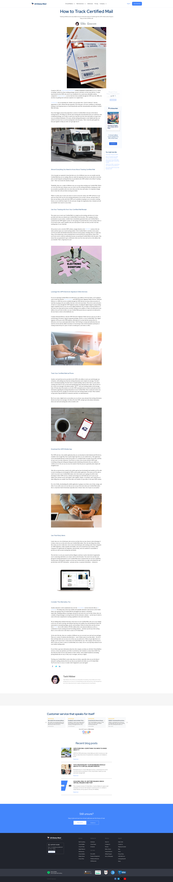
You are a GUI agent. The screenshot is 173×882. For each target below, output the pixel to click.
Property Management (95, 856)
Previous (46, 722)
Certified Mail (54, 102)
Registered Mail (61, 96)
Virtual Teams (93, 844)
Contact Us (51, 851)
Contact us (92, 822)
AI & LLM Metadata (109, 856)
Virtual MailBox (82, 844)
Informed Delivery (68, 299)
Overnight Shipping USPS (112, 154)
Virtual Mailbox (80, 608)
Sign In (128, 3)
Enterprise (92, 846)
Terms (119, 851)
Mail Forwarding (82, 842)
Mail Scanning (81, 851)
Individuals (92, 842)
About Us (107, 842)
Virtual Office (81, 858)
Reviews (106, 846)
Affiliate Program (108, 854)
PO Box (56, 627)
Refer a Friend (108, 849)
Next (127, 722)
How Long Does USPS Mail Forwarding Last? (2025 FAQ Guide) (112, 161)
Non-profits (92, 853)
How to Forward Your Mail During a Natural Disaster (112, 157)
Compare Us (107, 844)
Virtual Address (82, 854)
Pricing (96, 3)
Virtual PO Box (82, 846)
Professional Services (94, 858)
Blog (119, 849)
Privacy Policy (121, 854)
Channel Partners (108, 851)
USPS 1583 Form (121, 856)
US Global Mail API (122, 858)
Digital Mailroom (82, 849)
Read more (75, 759)
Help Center (120, 842)
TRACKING (87, 229)
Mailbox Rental (82, 856)
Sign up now (80, 822)
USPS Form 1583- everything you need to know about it (112, 165)
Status (119, 861)
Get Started (137, 3)
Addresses (90, 3)
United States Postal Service (68, 90)
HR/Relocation (93, 861)
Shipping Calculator (122, 846)
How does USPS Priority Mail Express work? (112, 168)
